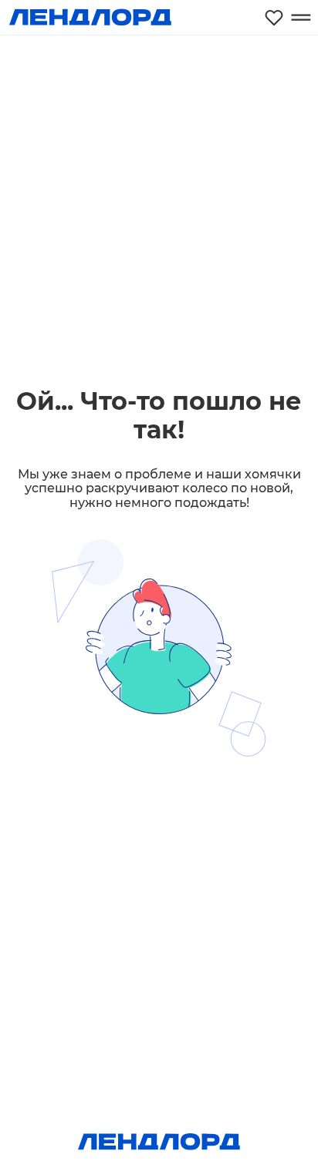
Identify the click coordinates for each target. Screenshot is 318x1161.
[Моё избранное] (274, 17)
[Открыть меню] (300, 17)
